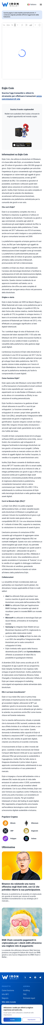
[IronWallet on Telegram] (40, 977)
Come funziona (8, 990)
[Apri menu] (40, 4)
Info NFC (5, 994)
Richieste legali (29, 998)
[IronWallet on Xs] (25, 977)
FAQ (24, 994)
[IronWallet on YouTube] (30, 977)
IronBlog (26, 990)
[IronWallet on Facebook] (35, 977)
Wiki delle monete (9, 1002)
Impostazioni (31, 1019)
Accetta (12, 1019)
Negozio (5, 998)
